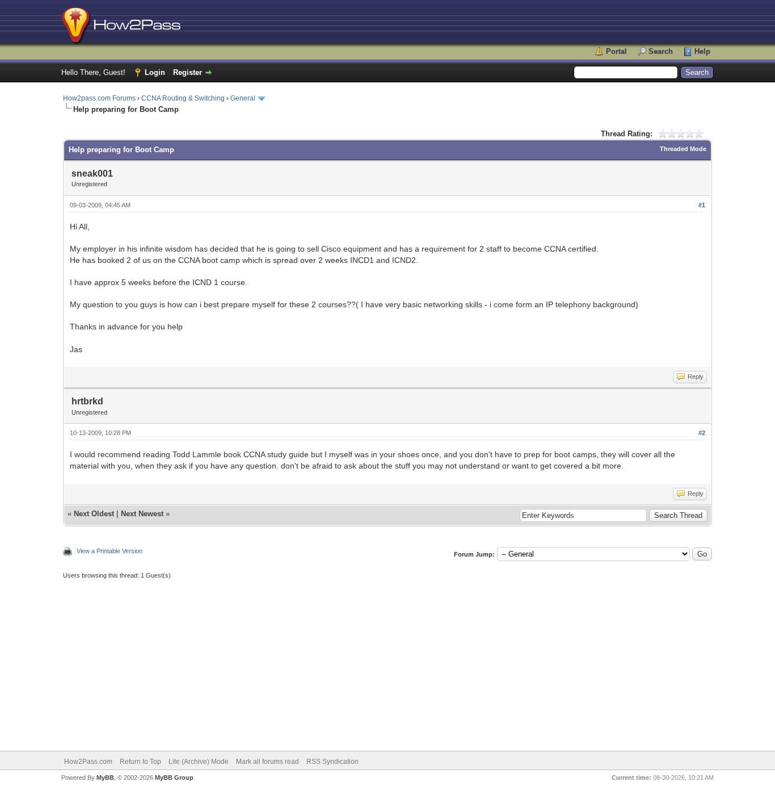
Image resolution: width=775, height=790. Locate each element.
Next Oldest (94, 513)
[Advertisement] (387, 659)
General (242, 98)
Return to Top (140, 762)
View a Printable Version (109, 550)
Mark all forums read (267, 762)
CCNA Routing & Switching (183, 98)
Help (702, 51)
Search (660, 51)
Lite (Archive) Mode (199, 762)
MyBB (105, 777)
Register (187, 72)
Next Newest (142, 513)
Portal (616, 51)
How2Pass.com (88, 762)
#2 (701, 432)
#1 (701, 205)
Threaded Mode (683, 148)
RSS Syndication (332, 762)
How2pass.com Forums (99, 98)
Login (155, 72)
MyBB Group (174, 777)
